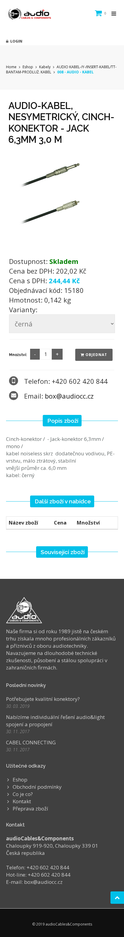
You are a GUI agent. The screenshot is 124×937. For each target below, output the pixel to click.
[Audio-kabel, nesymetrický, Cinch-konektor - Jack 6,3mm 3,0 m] (62, 198)
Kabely (45, 66)
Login (15, 41)
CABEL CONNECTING (31, 742)
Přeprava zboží (30, 808)
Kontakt (22, 801)
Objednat (95, 354)
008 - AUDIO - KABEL (75, 72)
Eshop (28, 66)
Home (11, 66)
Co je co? (23, 794)
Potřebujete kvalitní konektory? (43, 698)
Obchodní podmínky (37, 786)
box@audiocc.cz (69, 395)
